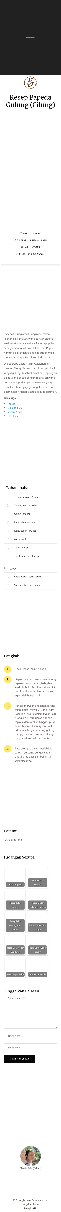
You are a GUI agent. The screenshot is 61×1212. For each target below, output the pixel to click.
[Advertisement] (30, 198)
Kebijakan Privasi (30, 1204)
